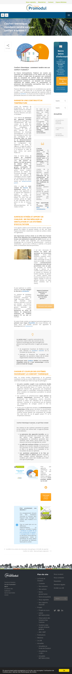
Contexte (42, 583)
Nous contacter (59, 578)
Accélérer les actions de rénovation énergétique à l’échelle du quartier (27, 549)
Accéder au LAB (59, 588)
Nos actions (43, 589)
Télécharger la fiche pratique (45, 496)
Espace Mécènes (61, 2)
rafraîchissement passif (22, 182)
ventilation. (25, 291)
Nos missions (43, 586)
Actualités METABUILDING (60, 134)
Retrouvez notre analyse (45, 306)
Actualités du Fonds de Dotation (60, 122)
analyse (30, 360)
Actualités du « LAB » (60, 128)
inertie (26, 188)
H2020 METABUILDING (44, 614)
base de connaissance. (42, 208)
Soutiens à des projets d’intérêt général (44, 627)
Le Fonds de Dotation (41, 580)
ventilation (23, 94)
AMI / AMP (42, 632)
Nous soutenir (58, 574)
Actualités (40, 643)
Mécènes (40, 638)
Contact (50, 2)
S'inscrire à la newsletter (63, 81)
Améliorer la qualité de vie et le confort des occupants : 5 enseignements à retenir (28, 532)
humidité (32, 323)
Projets (39, 607)
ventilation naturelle (38, 350)
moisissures (28, 326)
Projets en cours (44, 610)
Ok (64, 670)
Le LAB (39, 641)
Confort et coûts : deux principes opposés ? (36, 551)
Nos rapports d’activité (43, 604)
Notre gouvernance (43, 593)
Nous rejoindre (31, 2)
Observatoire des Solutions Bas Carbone (44, 620)
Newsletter (42, 2)
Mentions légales (59, 585)
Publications (41, 635)
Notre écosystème (45, 597)
